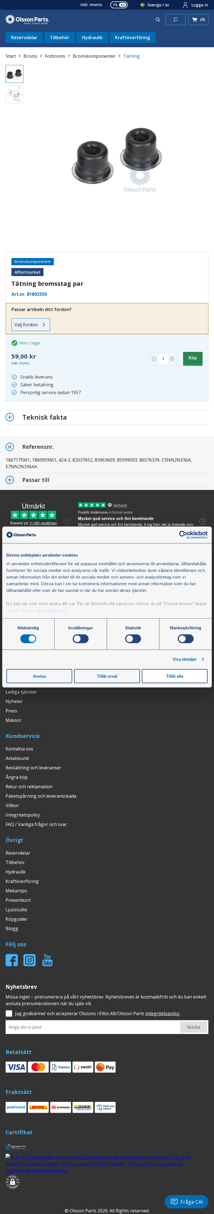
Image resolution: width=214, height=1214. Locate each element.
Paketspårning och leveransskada (41, 796)
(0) (202, 19)
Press (11, 711)
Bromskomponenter (94, 56)
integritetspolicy (162, 1013)
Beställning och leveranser (33, 768)
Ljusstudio (16, 910)
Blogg (12, 928)
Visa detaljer (184, 659)
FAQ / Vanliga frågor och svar (36, 824)
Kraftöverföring (132, 37)
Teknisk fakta (44, 417)
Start (11, 56)
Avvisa (39, 676)
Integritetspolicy (23, 815)
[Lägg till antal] (172, 359)
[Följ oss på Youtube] (47, 960)
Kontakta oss (19, 749)
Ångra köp (17, 777)
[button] (13, 1183)
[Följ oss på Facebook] (12, 960)
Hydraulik (92, 37)
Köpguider (17, 919)
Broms (30, 56)
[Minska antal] (154, 359)
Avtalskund (17, 758)
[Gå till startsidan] (27, 19)
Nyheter (14, 701)
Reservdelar (24, 37)
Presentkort (18, 900)
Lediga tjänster (21, 692)
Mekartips (16, 891)
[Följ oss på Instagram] (29, 960)
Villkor (12, 805)
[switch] (81, 638)
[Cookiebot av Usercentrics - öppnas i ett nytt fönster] (183, 534)
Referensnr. (38, 446)
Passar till (35, 480)
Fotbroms (55, 56)
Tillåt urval (107, 676)
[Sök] (158, 19)
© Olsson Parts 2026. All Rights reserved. (107, 1211)
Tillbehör (59, 37)
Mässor (13, 720)
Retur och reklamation (29, 787)
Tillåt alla (174, 676)
